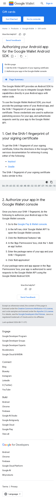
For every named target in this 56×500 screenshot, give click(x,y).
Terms (5, 486)
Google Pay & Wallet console (32, 224)
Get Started (12, 19)
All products (7, 475)
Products (15, 28)
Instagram (7, 376)
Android (5, 402)
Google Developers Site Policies (31, 314)
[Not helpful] (24, 34)
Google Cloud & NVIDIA (12, 354)
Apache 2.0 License (45, 311)
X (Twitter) (7, 385)
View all (5, 434)
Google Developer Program (14, 336)
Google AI (6, 470)
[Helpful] (20, 34)
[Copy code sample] (51, 182)
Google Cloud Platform (12, 466)
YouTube (6, 389)
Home (4, 28)
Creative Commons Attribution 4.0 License (35, 308)
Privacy (14, 486)
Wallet (30, 3)
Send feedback (13, 40)
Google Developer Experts (14, 345)
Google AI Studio (9, 416)
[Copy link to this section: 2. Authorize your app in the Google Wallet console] (41, 204)
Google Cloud (8, 425)
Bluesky (5, 371)
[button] (28, 79)
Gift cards (8, 12)
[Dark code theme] (47, 182)
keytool (12, 161)
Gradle (11, 166)
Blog (4, 367)
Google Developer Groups (13, 341)
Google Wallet (28, 28)
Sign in (49, 3)
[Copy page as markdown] (21, 56)
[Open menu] (4, 3)
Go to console (33, 19)
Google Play (7, 429)
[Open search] (42, 3)
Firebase (6, 411)
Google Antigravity (10, 420)
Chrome (6, 406)
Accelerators (8, 350)
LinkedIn (6, 380)
